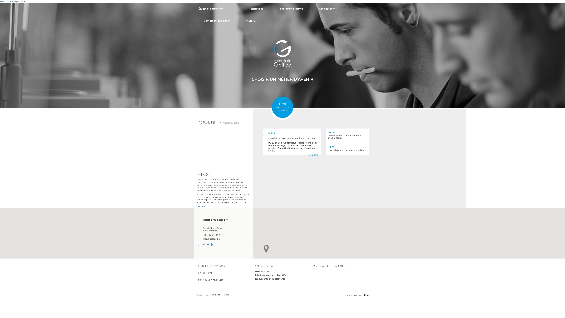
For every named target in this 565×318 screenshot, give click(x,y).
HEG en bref (262, 271)
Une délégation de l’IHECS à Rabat (346, 150)
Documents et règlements (270, 279)
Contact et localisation (217, 20)
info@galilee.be (211, 239)
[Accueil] (282, 53)
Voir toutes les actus (229, 122)
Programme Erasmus (291, 8)
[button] (266, 249)
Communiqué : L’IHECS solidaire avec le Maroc (344, 136)
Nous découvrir (327, 8)
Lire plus (313, 155)
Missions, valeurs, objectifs (270, 275)
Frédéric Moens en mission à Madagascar (291, 138)
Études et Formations (211, 8)
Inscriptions (256, 8)
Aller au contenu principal (12, 1)
